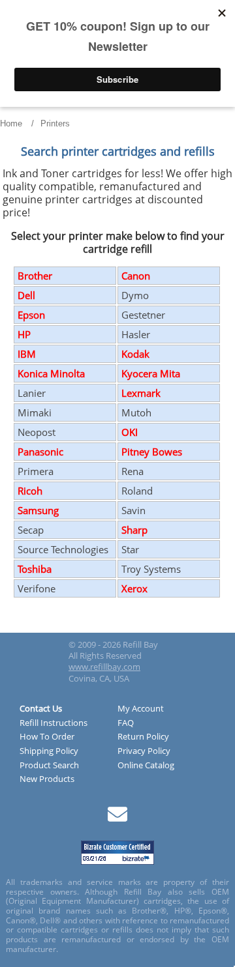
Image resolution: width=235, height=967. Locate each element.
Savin (133, 510)
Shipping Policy (49, 751)
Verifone (36, 588)
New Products (47, 779)
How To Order (47, 737)
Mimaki (35, 412)
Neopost (36, 432)
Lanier (32, 392)
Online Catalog (146, 765)
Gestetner (143, 314)
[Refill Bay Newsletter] (117, 818)
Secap (31, 529)
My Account (141, 709)
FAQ (126, 723)
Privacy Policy (144, 751)
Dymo (135, 295)
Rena (132, 471)
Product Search (49, 765)
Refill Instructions (53, 723)
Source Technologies (63, 549)
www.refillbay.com (104, 666)
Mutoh (136, 412)
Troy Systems (151, 568)
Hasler (135, 334)
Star (130, 549)
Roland (137, 490)
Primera (36, 471)
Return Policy (143, 737)
